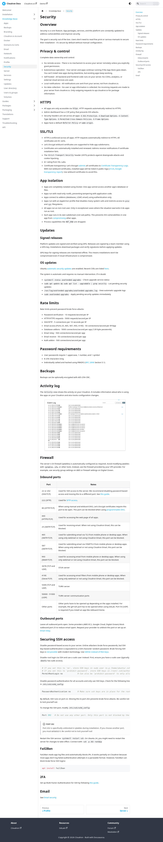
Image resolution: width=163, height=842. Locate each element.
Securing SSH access (143, 65)
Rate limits (139, 40)
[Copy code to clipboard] (127, 668)
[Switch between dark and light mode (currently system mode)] (130, 3)
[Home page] (42, 11)
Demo (42, 3)
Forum (110, 828)
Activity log (139, 51)
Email (138, 75)
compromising (59, 218)
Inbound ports (143, 58)
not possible (52, 652)
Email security (50, 797)
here (106, 268)
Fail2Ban (141, 68)
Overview (139, 12)
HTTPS (138, 19)
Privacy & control (142, 16)
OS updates (142, 37)
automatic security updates (59, 268)
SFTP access (72, 500)
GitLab (62, 828)
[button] (19, 14)
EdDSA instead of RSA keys (96, 652)
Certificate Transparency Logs (114, 165)
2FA (139, 72)
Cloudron (15, 828)
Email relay (45, 630)
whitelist (55, 731)
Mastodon (112, 832)
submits (81, 165)
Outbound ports (143, 61)
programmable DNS (115, 509)
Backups (139, 47)
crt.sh (111, 168)
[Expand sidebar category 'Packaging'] (34, 110)
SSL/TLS (138, 23)
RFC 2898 (90, 362)
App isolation (140, 26)
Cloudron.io (29, 3)
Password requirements (144, 44)
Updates (139, 30)
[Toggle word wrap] (122, 668)
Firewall (138, 54)
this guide (104, 494)
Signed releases (143, 33)
